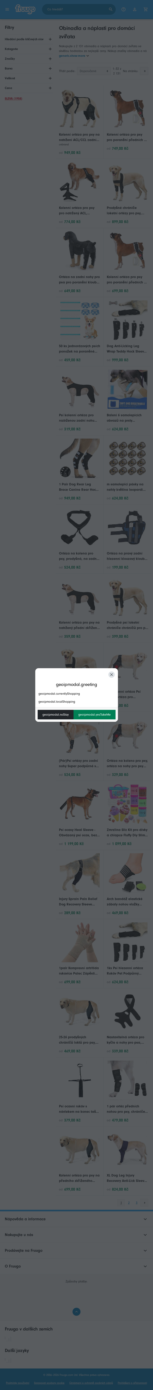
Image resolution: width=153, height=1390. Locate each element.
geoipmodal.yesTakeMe (94, 714)
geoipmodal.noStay (55, 714)
